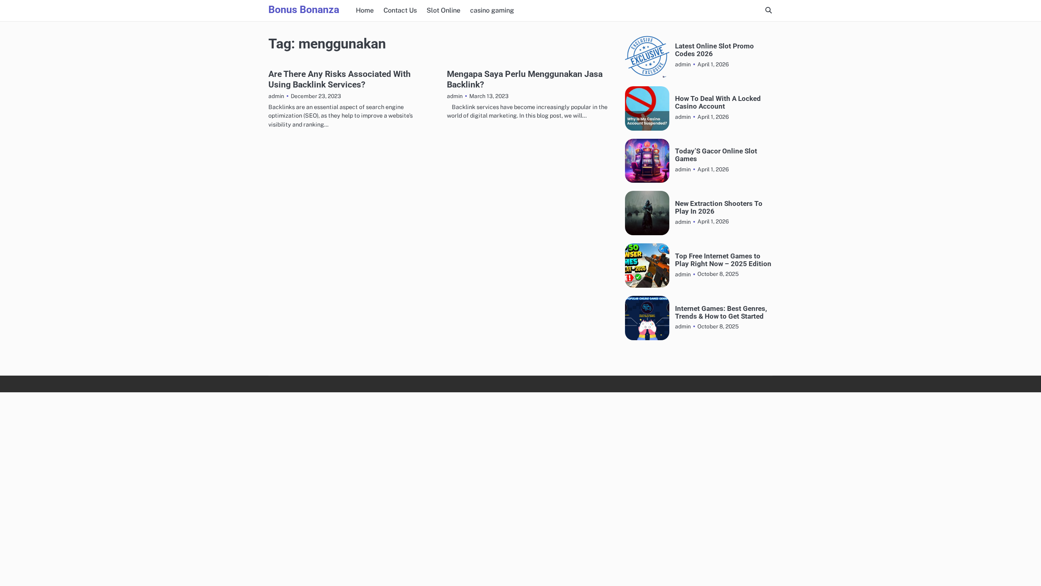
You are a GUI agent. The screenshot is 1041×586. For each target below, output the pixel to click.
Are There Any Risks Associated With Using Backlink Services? (339, 79)
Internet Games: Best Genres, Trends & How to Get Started (721, 312)
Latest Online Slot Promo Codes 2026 (714, 50)
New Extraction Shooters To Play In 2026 (718, 207)
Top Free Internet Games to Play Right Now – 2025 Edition (723, 260)
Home (365, 10)
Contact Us (400, 10)
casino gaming (492, 10)
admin (276, 96)
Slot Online (443, 10)
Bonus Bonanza (303, 9)
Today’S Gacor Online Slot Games (716, 155)
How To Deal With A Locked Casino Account (718, 102)
